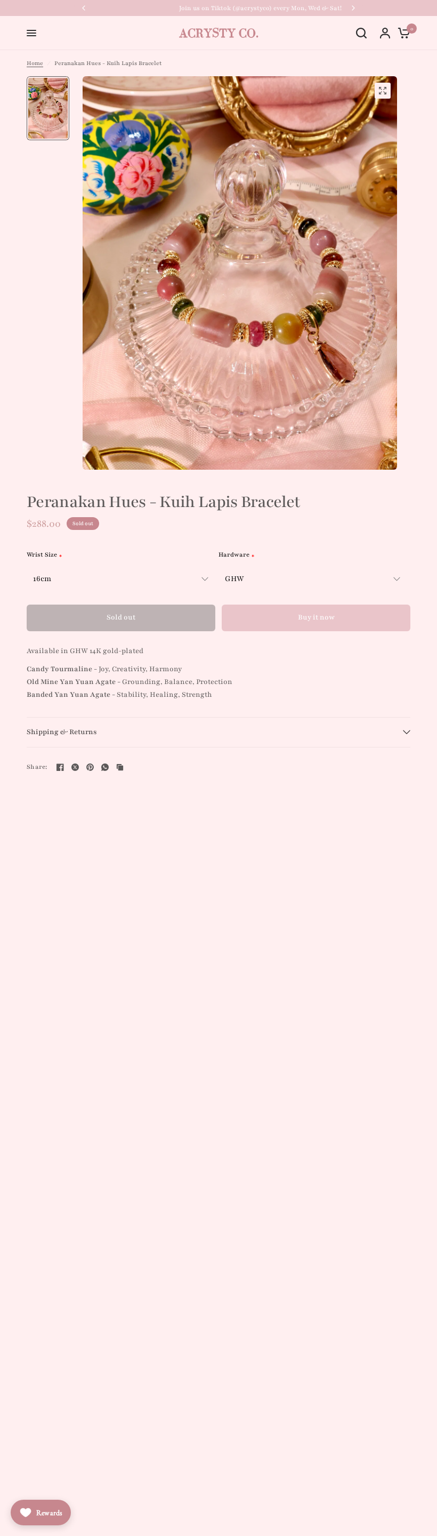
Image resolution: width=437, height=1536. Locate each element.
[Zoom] (383, 91)
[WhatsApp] (105, 767)
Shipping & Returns (62, 732)
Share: (37, 766)
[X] (75, 767)
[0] (401, 33)
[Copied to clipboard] (120, 767)
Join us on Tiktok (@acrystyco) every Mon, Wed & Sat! (218, 8)
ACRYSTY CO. (218, 33)
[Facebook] (60, 767)
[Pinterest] (90, 767)
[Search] (361, 33)
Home (35, 63)
